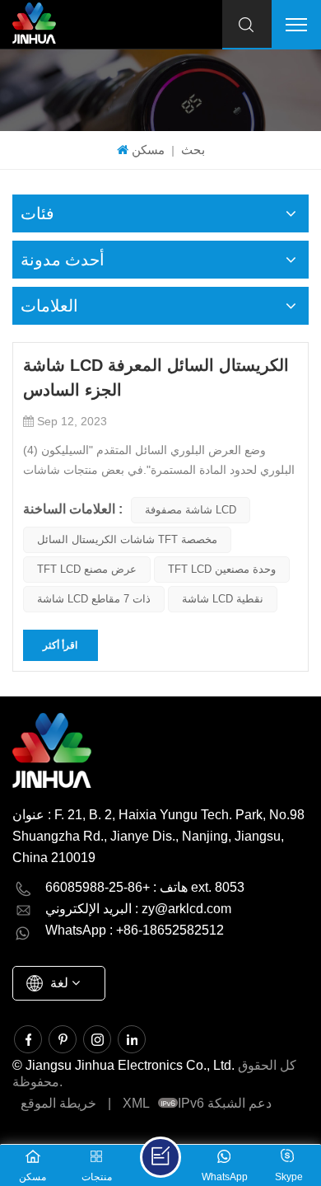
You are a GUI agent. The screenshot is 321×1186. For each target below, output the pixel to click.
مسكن (148, 150)
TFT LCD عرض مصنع (87, 569)
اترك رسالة (160, 1157)
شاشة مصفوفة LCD (190, 510)
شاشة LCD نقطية (222, 599)
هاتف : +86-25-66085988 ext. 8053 (144, 887)
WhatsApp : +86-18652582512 (134, 930)
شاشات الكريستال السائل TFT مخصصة (127, 539)
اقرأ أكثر (60, 645)
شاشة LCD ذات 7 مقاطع (94, 599)
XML (136, 1103)
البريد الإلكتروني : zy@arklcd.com (138, 909)
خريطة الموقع (58, 1103)
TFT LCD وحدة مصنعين (222, 569)
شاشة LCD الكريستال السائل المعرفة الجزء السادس (156, 377)
